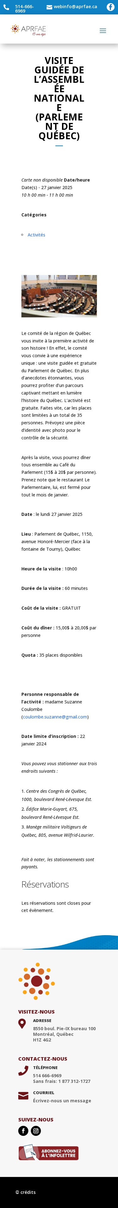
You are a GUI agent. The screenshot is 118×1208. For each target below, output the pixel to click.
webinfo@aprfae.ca (75, 6)
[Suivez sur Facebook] (23, 1131)
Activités (36, 235)
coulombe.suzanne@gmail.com (55, 717)
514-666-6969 (24, 8)
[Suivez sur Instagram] (36, 1131)
